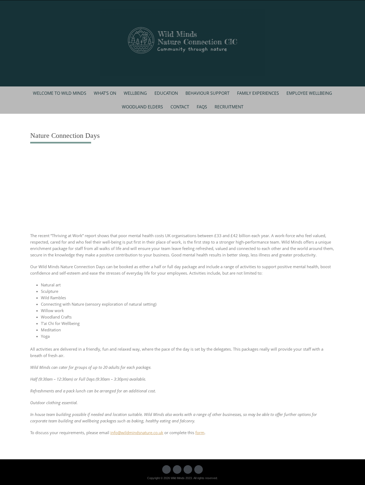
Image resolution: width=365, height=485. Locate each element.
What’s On (105, 93)
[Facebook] (166, 469)
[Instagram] (198, 469)
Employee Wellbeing (309, 93)
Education (166, 93)
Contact (179, 107)
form (199, 432)
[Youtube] (188, 469)
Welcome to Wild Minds (59, 93)
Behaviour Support (207, 93)
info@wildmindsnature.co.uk (136, 432)
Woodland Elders (142, 107)
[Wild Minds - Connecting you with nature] (182, 42)
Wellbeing (135, 93)
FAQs (202, 107)
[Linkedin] (177, 469)
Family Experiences (258, 93)
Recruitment (229, 107)
